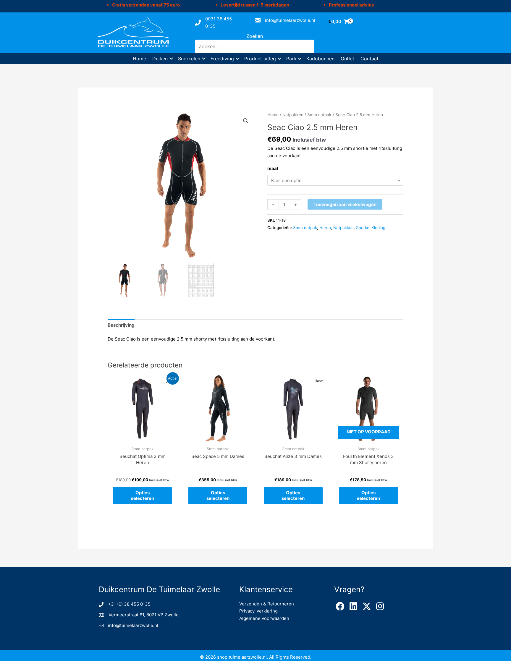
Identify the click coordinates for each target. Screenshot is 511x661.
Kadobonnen (320, 58)
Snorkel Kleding (370, 227)
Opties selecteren (142, 495)
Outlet (347, 58)
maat (273, 168)
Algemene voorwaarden (264, 618)
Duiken (160, 58)
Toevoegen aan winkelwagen (344, 204)
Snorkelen (189, 58)
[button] (171, 58)
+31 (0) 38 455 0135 (129, 604)
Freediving (222, 58)
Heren (325, 227)
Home (139, 58)
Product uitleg (260, 58)
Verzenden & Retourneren (266, 604)
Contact (369, 58)
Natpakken (292, 114)
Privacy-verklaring (258, 611)
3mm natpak (319, 114)
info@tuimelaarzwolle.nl (290, 20)
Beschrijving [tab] (121, 325)
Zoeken (254, 36)
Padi (291, 58)
